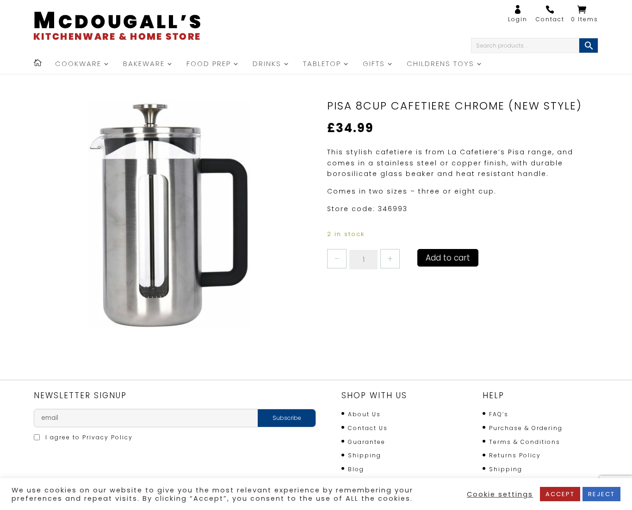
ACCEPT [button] (560, 494)
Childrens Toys (440, 64)
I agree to (88, 437)
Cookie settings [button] (500, 494)
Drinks (267, 64)
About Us (364, 414)
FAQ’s (498, 414)
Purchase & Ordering (526, 428)
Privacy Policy (107, 437)
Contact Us (368, 428)
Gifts (374, 64)
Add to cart (448, 257)
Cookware (78, 64)
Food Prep (208, 64)
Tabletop (322, 64)
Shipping (364, 455)
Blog (356, 469)
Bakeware (144, 64)
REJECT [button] (601, 494)
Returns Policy (515, 455)
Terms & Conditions (524, 442)
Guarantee (366, 442)
